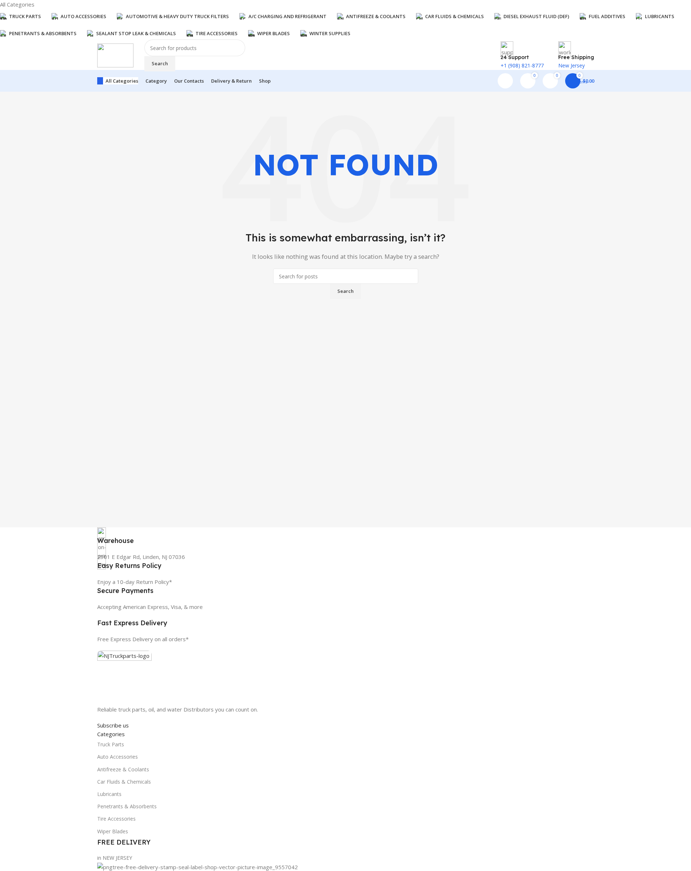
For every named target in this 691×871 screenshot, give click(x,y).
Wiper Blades (112, 831)
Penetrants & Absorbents (127, 806)
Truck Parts (110, 744)
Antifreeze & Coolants (123, 769)
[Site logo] (115, 54)
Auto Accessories (117, 756)
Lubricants (109, 794)
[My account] (505, 81)
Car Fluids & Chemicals (124, 781)
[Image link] (124, 677)
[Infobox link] (345, 536)
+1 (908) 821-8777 (522, 65)
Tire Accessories (116, 818)
